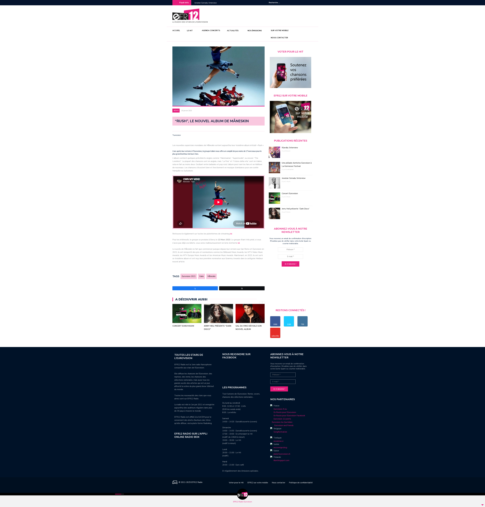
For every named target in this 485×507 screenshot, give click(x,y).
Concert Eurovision (202, 3)
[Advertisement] (267, 15)
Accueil (176, 30)
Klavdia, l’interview (290, 147)
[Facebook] (303, 2)
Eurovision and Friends (282, 425)
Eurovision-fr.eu (280, 409)
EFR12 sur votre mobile (257, 482)
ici (231, 233)
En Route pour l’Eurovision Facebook (289, 415)
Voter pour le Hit (236, 482)
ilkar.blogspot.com (281, 460)
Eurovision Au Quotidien (281, 422)
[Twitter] (311, 2)
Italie (201, 276)
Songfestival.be (280, 432)
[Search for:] (276, 2)
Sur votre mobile (279, 30)
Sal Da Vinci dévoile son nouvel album (249, 327)
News (176, 110)
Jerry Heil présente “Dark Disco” (217, 327)
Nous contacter (279, 37)
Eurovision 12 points (282, 419)
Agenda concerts (211, 30)
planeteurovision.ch (282, 454)
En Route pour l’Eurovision (285, 412)
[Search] (288, 2)
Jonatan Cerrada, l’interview (294, 178)
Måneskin (211, 276)
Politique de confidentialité (301, 482)
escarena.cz (278, 441)
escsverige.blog (280, 447)
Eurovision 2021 (189, 276)
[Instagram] (307, 2)
